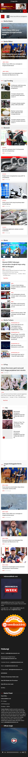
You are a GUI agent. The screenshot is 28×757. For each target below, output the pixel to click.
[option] (14, 31)
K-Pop (2, 392)
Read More (5, 278)
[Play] (2, 752)
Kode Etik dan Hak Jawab (7, 684)
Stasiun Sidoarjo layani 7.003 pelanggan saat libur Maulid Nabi (5, 313)
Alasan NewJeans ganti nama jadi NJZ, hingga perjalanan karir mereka (14, 382)
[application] (14, 741)
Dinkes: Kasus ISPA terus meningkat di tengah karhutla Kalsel (14, 502)
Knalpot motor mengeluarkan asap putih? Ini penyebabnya (14, 164)
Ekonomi (4, 147)
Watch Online (25, 11)
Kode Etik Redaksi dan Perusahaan (9, 680)
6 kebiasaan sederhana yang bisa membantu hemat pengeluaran (5, 87)
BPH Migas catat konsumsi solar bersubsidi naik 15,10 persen (5, 304)
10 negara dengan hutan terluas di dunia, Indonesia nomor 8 (5, 95)
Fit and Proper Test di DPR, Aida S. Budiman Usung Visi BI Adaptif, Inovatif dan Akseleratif (5, 336)
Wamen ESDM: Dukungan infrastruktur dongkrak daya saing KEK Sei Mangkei (14, 250)
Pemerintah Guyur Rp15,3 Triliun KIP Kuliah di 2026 (5, 354)
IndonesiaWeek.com (15, 322)
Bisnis (12, 283)
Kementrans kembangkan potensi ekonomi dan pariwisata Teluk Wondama (14, 555)
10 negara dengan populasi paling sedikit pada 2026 (5, 104)
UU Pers (3, 687)
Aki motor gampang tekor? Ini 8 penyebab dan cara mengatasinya (14, 137)
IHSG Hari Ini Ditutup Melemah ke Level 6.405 (5, 345)
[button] (14, 740)
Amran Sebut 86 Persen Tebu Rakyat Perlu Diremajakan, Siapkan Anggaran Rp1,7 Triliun (5, 326)
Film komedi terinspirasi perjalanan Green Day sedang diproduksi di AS (7, 414)
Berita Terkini (5, 51)
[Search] (20, 11)
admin (3, 179)
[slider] (13, 752)
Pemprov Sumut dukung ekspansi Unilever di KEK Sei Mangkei (5, 286)
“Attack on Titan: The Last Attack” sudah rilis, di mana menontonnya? (7, 424)
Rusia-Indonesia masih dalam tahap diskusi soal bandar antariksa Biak (14, 475)
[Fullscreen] (25, 752)
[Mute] (23, 752)
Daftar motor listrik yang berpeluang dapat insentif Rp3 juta (14, 191)
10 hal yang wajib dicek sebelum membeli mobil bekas (14, 217)
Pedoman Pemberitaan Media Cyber (10, 676)
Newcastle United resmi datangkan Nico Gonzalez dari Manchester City (14, 32)
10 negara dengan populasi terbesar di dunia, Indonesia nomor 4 (5, 121)
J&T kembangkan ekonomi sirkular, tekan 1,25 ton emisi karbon (5, 295)
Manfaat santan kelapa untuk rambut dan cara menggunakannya (5, 112)
